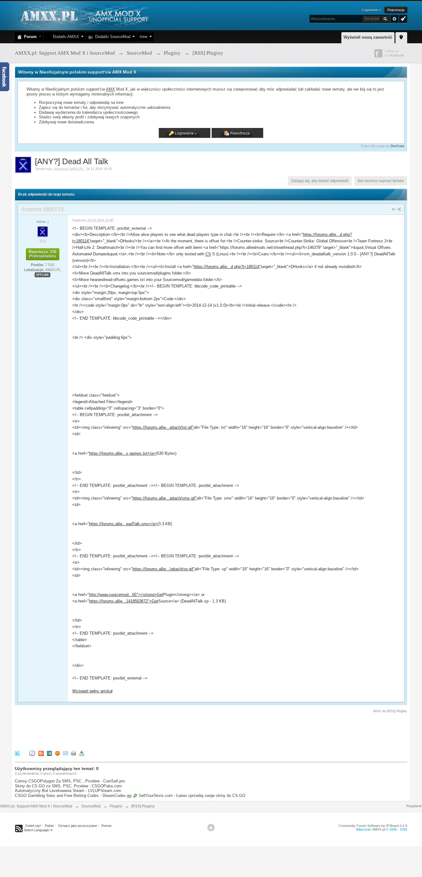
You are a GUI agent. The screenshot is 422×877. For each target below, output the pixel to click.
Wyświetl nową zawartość (368, 37)
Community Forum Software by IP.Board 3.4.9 (373, 826)
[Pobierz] (81, 753)
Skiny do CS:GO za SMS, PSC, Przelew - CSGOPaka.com (68, 786)
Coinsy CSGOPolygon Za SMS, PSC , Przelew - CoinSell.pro (70, 781)
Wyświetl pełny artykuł (92, 691)
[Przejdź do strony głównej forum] (83, 15)
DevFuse (397, 146)
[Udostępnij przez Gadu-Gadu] (57, 753)
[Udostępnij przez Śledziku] (49, 753)
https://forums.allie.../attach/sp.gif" (164, 569)
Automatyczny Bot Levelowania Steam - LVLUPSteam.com (68, 790)
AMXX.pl (378, 829)
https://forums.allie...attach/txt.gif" (163, 427)
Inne (143, 36)
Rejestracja (395, 10)
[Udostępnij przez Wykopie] (32, 753)
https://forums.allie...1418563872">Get (123, 601)
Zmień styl (32, 826)
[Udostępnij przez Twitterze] (17, 753)
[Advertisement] (127, 731)
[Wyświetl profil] (42, 231)
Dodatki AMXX (64, 36)
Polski (49, 826)
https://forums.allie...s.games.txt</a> (122, 453)
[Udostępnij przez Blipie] (41, 753)
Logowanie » (371, 10)
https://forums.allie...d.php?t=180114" (227, 266)
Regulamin (414, 806)
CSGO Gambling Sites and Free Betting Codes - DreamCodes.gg (73, 795)
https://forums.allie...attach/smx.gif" (165, 498)
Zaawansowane (394, 19)
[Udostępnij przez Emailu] (65, 753)
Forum (29, 36)
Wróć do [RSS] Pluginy (390, 711)
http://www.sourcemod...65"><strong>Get (126, 594)
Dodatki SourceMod (111, 36)
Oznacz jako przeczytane (77, 826)
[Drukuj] (73, 753)
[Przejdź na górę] (211, 827)
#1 (394, 209)
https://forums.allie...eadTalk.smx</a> (123, 524)
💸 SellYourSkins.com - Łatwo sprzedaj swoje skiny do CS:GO (189, 795)
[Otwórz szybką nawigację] (401, 36)
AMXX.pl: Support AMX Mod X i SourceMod (36, 806)
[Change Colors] (402, 18)
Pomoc (106, 826)
